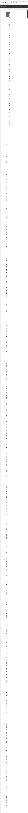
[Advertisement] (14, 36)
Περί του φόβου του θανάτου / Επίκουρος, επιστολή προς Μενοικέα (9, 68)
